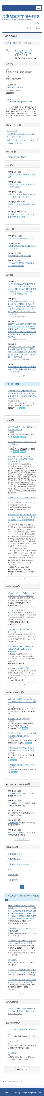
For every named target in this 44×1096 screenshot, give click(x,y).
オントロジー (12, 130)
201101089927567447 (14, 87)
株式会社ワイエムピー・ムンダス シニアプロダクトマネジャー (21, 215)
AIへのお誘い (13, 1052)
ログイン (37, 23)
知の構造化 (12, 960)
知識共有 (10, 143)
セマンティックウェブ (29, 140)
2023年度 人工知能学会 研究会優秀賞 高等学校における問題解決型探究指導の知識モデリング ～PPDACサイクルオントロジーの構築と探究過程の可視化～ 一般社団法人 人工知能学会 (22, 330)
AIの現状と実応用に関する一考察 (21, 764)
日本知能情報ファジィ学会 (18, 864)
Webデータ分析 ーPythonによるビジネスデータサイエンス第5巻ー (22, 594)
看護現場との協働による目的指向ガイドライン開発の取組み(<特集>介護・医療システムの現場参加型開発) (22, 518)
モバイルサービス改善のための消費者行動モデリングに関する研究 (22, 980)
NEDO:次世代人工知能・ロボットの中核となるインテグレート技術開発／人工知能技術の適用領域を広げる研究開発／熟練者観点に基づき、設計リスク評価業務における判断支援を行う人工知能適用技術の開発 (22, 912)
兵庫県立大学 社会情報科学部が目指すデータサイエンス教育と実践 (21, 749)
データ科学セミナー (16, 803)
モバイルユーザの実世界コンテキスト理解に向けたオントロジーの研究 (22, 970)
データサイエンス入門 (16, 610)
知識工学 (18, 143)
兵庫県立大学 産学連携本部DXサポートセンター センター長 (21, 195)
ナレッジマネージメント (16, 136)
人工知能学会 (13, 879)
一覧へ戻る (23, 1069)
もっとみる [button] (22, 221)
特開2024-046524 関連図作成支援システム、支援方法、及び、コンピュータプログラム (22, 1011)
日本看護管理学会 (15, 854)
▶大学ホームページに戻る (12, 1081)
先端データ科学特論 (16, 832)
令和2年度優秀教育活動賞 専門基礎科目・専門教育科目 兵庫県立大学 (22, 367)
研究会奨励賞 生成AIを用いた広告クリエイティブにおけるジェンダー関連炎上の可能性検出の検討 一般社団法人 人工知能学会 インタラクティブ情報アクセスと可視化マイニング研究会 (22, 307)
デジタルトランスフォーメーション (21, 133)
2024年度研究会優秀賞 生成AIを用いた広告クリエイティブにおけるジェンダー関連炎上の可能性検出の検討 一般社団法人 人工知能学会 (22, 287)
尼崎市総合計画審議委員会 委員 (20, 238)
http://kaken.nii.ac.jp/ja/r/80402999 (19, 101)
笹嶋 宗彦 (24, 51)
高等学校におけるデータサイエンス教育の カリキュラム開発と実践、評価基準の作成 (22, 459)
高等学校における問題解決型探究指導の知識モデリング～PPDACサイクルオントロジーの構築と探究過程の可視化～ (22, 394)
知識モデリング (13, 140)
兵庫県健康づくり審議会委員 (19, 255)
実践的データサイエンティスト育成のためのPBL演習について (22, 734)
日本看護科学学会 (15, 859)
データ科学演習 (14, 812)
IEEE (10, 869)
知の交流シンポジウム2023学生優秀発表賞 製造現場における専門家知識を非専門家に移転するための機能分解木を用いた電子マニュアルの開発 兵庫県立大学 (22, 351)
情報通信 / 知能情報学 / (17, 157)
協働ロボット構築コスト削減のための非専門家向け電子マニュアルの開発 (22, 701)
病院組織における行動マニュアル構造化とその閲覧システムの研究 (22, 941)
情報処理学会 (13, 874)
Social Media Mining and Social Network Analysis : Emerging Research (20, 649)
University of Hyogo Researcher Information (17, 19)
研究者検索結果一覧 (13, 43)
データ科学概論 (14, 793)
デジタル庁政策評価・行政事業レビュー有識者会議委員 (22, 264)
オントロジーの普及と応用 (18, 668)
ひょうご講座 (13, 1041)
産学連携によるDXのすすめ (19, 718)
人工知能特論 (13, 822)
